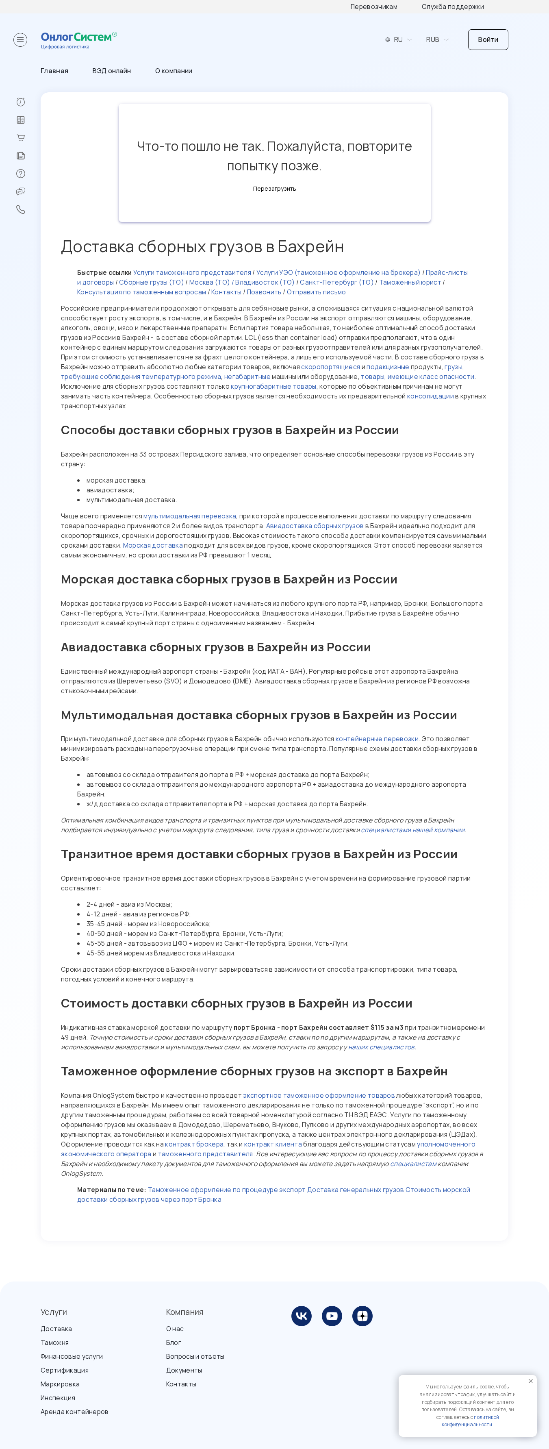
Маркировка (60, 1383)
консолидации (430, 396)
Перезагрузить (274, 188)
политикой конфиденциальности (470, 1421)
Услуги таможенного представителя (192, 272)
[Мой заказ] (28, 138)
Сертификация (65, 1370)
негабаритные (247, 376)
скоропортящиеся (330, 366)
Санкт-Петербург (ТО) (336, 282)
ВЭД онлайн (112, 70)
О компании (173, 70)
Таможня (55, 1342)
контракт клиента (273, 1144)
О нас (175, 1328)
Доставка (56, 1328)
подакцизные (388, 366)
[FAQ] (28, 173)
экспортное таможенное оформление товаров (319, 1095)
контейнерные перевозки (377, 738)
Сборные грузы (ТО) (151, 282)
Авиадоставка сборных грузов (315, 525)
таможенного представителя (205, 1153)
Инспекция (58, 1397)
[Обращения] (28, 191)
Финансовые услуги (72, 1356)
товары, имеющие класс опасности (417, 376)
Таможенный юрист (409, 282)
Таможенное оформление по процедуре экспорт (227, 1189)
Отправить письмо (316, 291)
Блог (173, 1342)
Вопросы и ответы (195, 1356)
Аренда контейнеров (75, 1411)
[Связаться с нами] (28, 209)
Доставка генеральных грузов (355, 1189)
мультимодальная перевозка (189, 515)
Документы (184, 1370)
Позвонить (264, 291)
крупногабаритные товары (273, 386)
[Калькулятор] (28, 120)
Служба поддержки (453, 6)
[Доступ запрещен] (28, 102)
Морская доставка (153, 545)
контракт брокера (194, 1144)
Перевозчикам (374, 6)
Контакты (226, 291)
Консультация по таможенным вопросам (141, 291)
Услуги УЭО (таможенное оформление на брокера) (338, 272)
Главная (54, 70)
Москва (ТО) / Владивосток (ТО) (241, 282)
